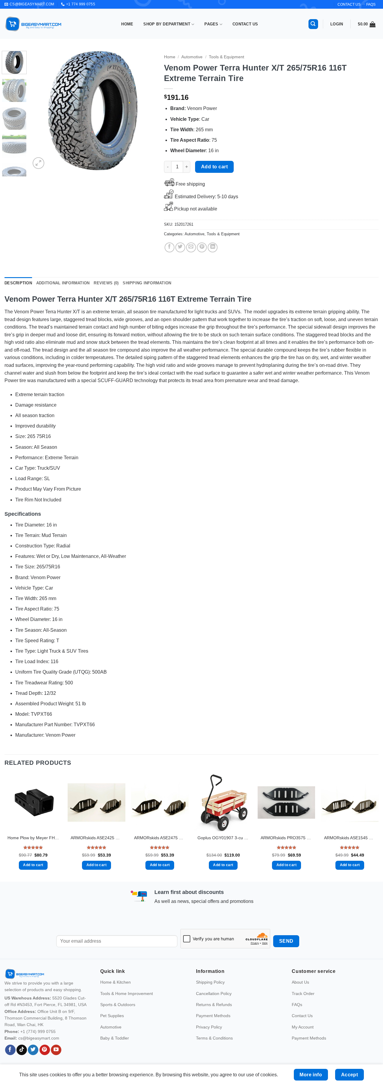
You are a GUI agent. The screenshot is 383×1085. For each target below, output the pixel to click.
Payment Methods (213, 1015)
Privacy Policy (209, 1027)
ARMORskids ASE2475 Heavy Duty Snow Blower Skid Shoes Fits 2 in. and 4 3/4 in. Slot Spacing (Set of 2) (160, 837)
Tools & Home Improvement (126, 993)
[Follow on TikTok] (21, 1050)
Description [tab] (18, 283)
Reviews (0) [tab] (106, 283)
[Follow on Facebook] (10, 1050)
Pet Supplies (112, 1015)
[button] (313, 24)
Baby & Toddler (114, 1038)
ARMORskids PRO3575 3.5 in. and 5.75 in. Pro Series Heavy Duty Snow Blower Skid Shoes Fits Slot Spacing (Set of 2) (286, 837)
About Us (300, 982)
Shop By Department (166, 24)
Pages (211, 24)
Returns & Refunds (214, 1004)
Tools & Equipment (226, 57)
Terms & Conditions (214, 1038)
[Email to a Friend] (191, 247)
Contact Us (245, 24)
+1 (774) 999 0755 (38, 1031)
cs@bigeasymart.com (38, 1038)
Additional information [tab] (63, 283)
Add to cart (214, 166)
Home (127, 24)
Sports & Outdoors (117, 1004)
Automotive (192, 57)
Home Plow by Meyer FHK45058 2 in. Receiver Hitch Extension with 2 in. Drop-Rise (33, 837)
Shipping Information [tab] (147, 283)
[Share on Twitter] (180, 247)
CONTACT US (349, 4)
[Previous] (40, 111)
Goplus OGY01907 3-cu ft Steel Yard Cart (223, 837)
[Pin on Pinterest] (202, 247)
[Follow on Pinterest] (44, 1050)
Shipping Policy (210, 982)
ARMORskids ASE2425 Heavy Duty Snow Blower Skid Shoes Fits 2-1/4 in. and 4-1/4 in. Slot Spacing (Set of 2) (96, 837)
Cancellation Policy (214, 993)
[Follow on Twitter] (33, 1050)
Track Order (303, 993)
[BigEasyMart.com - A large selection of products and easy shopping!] (33, 24)
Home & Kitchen (115, 982)
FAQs (371, 4)
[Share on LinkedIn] (213, 247)
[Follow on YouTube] (56, 1050)
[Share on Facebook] (169, 247)
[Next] (145, 111)
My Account (303, 1027)
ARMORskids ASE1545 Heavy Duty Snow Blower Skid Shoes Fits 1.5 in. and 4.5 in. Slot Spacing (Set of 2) (350, 837)
